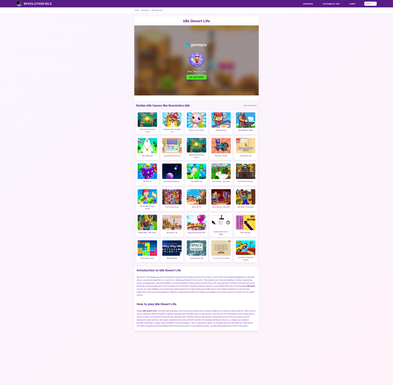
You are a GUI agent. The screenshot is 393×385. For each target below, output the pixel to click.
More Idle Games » (250, 105)
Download (308, 3)
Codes (352, 3)
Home (137, 10)
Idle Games (145, 10)
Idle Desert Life (157, 10)
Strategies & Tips (331, 3)
